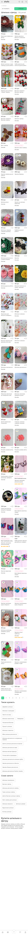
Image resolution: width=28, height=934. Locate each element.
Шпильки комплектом (7, 367)
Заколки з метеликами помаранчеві (21, 691)
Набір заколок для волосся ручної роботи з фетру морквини (21, 64)
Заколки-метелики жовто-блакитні (6, 604)
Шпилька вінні (5, 202)
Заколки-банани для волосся (10, 767)
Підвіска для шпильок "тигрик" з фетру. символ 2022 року (7, 91)
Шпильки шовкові (20, 804)
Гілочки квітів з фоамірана (9, 755)
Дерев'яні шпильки (7, 707)
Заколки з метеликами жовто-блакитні (21, 604)
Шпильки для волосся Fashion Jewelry (12, 771)
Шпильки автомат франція (9, 751)
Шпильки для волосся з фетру (10, 788)
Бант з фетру (4, 145)
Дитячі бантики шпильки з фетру (11, 796)
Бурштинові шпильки (8, 808)
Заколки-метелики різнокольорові (20, 481)
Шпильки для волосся (20, 367)
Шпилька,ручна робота (7, 286)
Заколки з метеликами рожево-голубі (21, 662)
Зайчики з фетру (19, 118)
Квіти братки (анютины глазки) (21, 511)
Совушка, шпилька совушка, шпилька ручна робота (19, 422)
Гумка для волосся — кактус (6, 662)
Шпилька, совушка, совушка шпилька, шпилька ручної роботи (6, 230)
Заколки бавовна (19, 174)
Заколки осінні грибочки (18, 633)
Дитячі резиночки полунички (6, 422)
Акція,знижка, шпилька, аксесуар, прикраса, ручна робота (7, 477)
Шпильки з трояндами (8, 711)
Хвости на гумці (6, 714)
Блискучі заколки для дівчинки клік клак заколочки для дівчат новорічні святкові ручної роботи (6, 341)
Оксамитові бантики (7, 722)
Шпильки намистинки (8, 718)
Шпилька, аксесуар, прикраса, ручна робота (20, 394)
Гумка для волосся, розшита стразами (6, 509)
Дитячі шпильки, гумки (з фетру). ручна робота (7, 64)
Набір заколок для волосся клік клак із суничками (6, 689)
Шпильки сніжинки (20, 314)
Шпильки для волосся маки (9, 747)
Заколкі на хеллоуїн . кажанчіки (20, 202)
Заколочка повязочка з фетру (7, 36)
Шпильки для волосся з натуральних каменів (12, 739)
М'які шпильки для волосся (9, 734)
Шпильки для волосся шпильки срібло (12, 759)
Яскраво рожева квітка (7, 450)
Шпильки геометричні (8, 780)
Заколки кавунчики (6, 571)
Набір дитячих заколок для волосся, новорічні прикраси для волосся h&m (21, 541)
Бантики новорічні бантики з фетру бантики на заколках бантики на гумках (20, 91)
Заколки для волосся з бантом (10, 763)
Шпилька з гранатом (7, 730)
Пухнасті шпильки (7, 726)
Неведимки (20, 718)
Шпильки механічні (7, 804)
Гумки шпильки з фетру (8, 792)
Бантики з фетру (6, 784)
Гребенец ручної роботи (19, 230)
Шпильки (4, 5)
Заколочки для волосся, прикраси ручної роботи (6, 314)
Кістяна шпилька (6, 811)
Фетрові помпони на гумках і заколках (20, 286)
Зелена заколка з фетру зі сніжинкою (20, 36)
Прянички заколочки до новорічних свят (6, 394)
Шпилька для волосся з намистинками (7, 258)
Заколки (17, 258)
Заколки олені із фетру (21, 147)
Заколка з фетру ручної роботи (7, 174)
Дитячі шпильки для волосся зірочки (12, 743)
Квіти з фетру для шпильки (9, 800)
